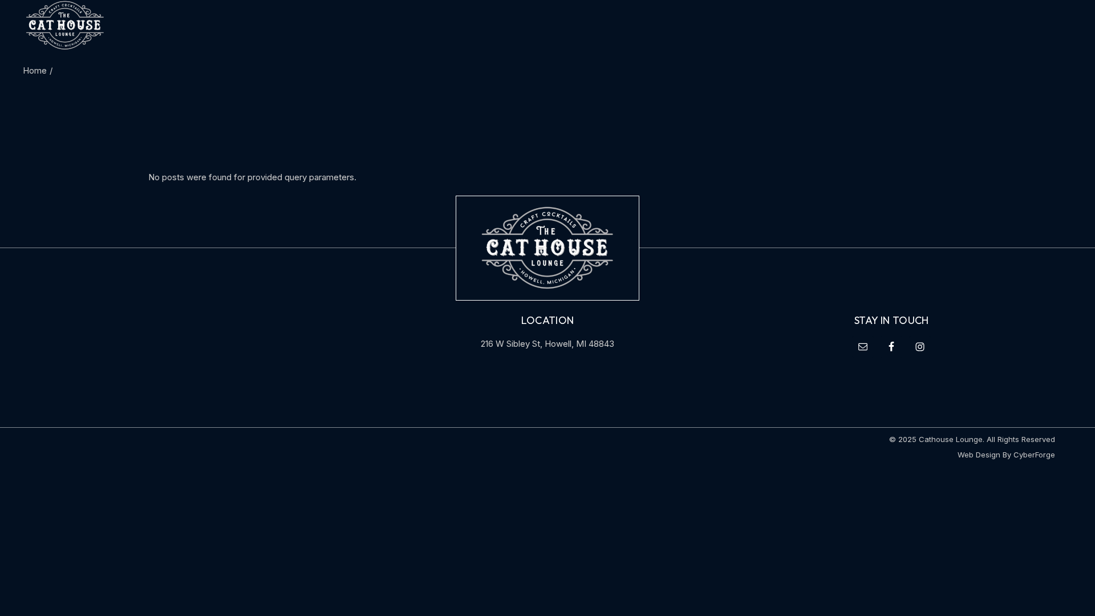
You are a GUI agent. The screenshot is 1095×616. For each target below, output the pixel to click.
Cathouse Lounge (951, 439)
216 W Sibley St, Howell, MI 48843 (547, 343)
